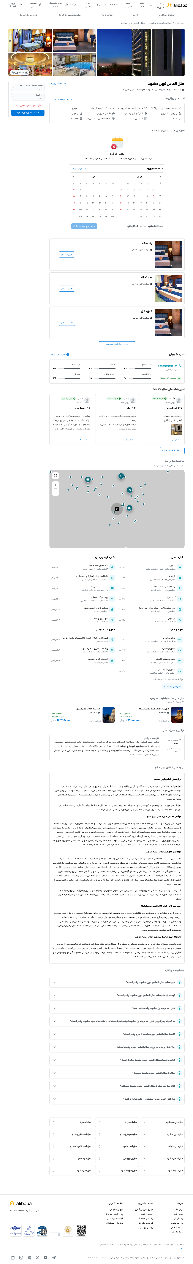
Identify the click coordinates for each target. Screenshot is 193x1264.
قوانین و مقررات (146, 1222)
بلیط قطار (142, 4)
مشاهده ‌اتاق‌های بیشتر (117, 344)
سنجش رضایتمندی (114, 1222)
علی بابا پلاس (177, 1222)
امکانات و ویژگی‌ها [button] (166, 14)
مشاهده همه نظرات (172, 450)
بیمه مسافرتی (177, 1227)
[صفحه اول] (177, 4)
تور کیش (169, 1244)
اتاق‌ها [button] (135, 14)
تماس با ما (178, 1214)
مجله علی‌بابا (177, 1231)
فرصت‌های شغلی (115, 1218)
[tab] (166, 15)
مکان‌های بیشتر (174, 686)
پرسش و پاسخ (146, 1227)
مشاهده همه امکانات (62, 99)
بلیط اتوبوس (128, 4)
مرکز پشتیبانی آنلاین (144, 1209)
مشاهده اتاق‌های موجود (28, 112)
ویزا (98, 4)
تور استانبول (157, 1244)
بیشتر (178, 439)
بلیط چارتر (181, 1244)
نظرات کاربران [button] (107, 14)
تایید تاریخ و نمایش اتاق (84, 226)
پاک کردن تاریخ (79, 168)
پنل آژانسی (88, 4)
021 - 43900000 (17, 1210)
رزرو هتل (180, 23)
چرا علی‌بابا (178, 1218)
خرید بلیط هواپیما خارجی (127, 1244)
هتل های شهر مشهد (160, 23)
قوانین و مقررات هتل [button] (28, 14)
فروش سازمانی (116, 1209)
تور (105, 4)
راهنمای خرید (147, 1214)
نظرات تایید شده (58, 354)
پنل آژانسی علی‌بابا (114, 1214)
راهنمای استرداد (145, 1218)
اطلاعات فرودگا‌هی (107, 1244)
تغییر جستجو (67, 254)
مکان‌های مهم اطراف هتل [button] (69, 14)
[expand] (54, 982)
